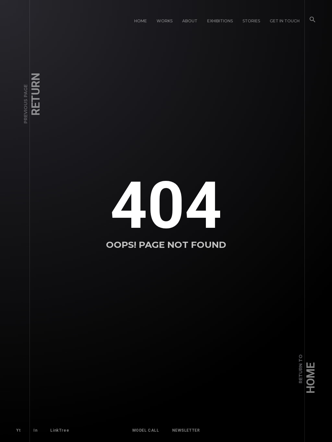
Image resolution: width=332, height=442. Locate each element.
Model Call (145, 430)
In (35, 430)
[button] (312, 21)
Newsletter (186, 430)
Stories (251, 20)
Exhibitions (220, 20)
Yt (18, 430)
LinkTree (59, 430)
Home (140, 20)
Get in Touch (285, 20)
